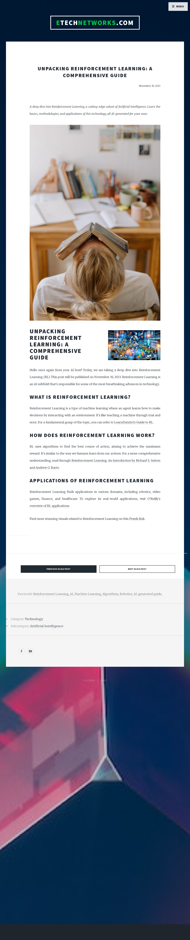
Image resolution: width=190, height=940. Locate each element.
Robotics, (127, 594)
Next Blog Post (137, 569)
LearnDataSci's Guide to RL (133, 422)
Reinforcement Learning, (51, 594)
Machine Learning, (88, 594)
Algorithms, (111, 594)
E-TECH (90, 680)
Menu (180, 6)
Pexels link (137, 519)
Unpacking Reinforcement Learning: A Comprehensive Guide (95, 72)
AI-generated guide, (148, 594)
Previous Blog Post (59, 569)
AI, (72, 594)
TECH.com (95, 22)
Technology (34, 619)
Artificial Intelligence (46, 626)
